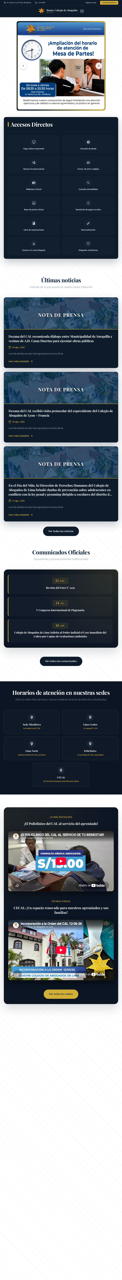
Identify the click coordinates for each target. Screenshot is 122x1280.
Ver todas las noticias (61, 531)
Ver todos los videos (61, 994)
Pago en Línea (90, 2)
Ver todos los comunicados (61, 661)
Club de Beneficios (109, 2)
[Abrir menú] (82, 11)
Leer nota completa (21, 361)
